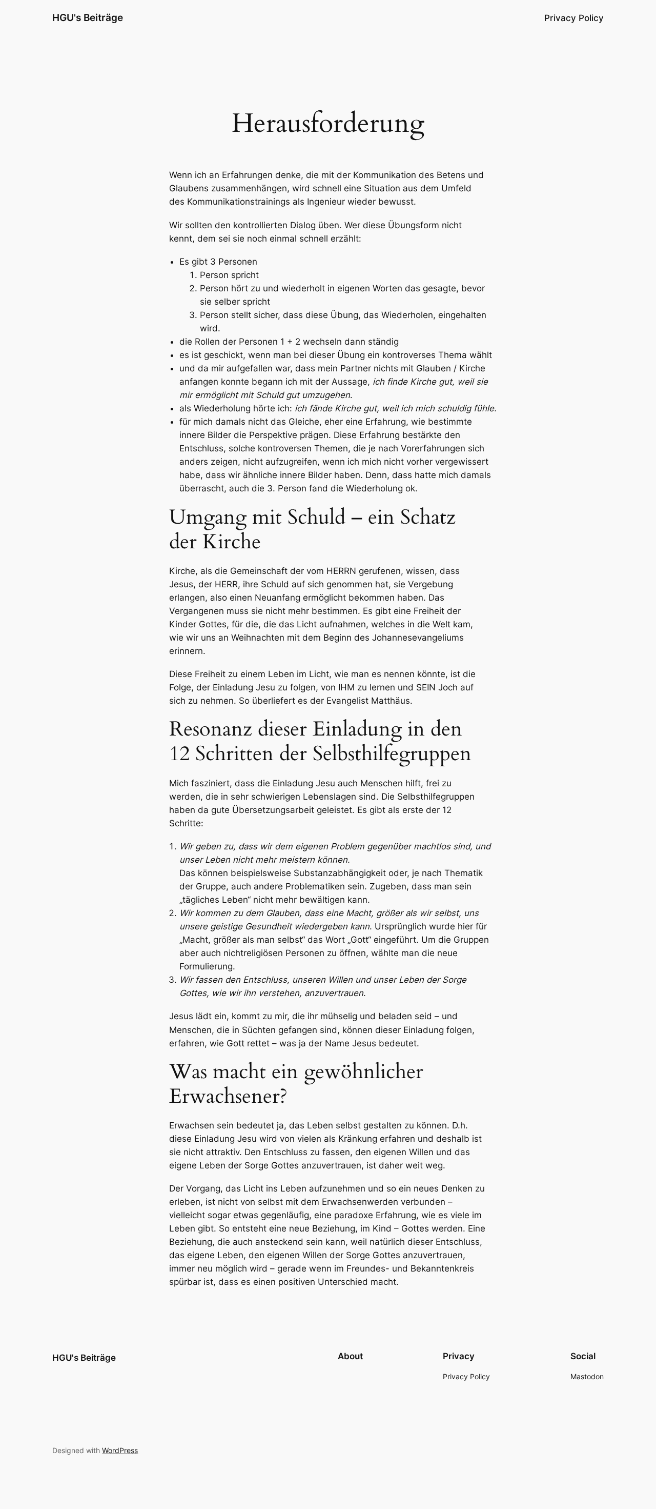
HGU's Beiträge (87, 17)
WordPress (120, 1450)
